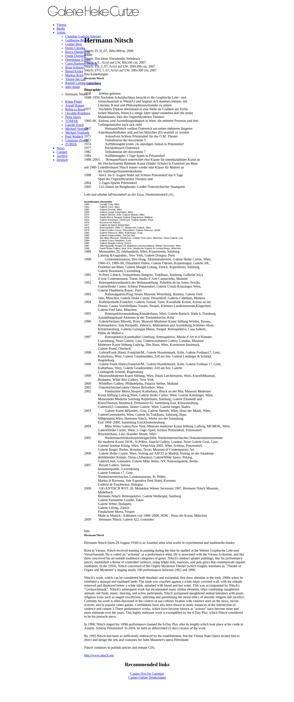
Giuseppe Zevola (76, 140)
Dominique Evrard (78, 59)
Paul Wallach (74, 136)
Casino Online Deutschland (147, 677)
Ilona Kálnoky (75, 67)
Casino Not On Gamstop (147, 673)
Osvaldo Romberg (77, 113)
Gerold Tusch (74, 125)
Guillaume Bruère (77, 40)
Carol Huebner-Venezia (81, 63)
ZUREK (71, 144)
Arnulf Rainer (74, 105)
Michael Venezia (76, 129)
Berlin (61, 28)
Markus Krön (74, 75)
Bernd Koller (74, 71)
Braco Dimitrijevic (77, 52)
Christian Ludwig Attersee (83, 36)
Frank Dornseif (75, 56)
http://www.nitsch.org (99, 655)
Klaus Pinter (73, 101)
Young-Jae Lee (75, 79)
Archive (62, 156)
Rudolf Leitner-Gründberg (83, 83)
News (61, 148)
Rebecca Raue (75, 109)
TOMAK (71, 121)
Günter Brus (73, 44)
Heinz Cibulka (75, 48)
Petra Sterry (73, 117)
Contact (62, 152)
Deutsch (62, 160)
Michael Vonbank (77, 132)
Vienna (61, 25)
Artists (61, 32)
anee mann (72, 87)
